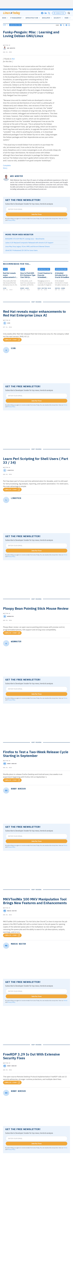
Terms (65, 218)
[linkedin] (45, 13)
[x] (49, 13)
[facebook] (42, 13)
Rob (13, 59)
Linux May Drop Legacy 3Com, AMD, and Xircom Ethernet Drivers (27, 246)
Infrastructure (31, 18)
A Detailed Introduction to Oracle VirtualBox (62, 275)
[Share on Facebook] (61, 25)
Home (4, 25)
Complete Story (11, 340)
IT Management (16, 18)
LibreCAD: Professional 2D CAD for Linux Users (21, 250)
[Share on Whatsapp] (69, 25)
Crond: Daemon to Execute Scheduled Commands (45, 275)
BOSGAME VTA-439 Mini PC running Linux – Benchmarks (24, 239)
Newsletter (60, 13)
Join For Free (36, 214)
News (4, 18)
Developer (46, 18)
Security (57, 18)
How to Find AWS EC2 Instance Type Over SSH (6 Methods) (27, 275)
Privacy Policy (11, 220)
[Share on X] (63, 25)
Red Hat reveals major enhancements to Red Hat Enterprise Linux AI (10, 275)
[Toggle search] (69, 13)
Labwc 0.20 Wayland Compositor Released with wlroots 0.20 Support (29, 243)
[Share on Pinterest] (66, 25)
